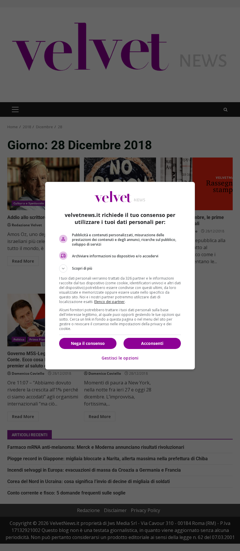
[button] (120, 268)
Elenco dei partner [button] (109, 301)
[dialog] (120, 275)
